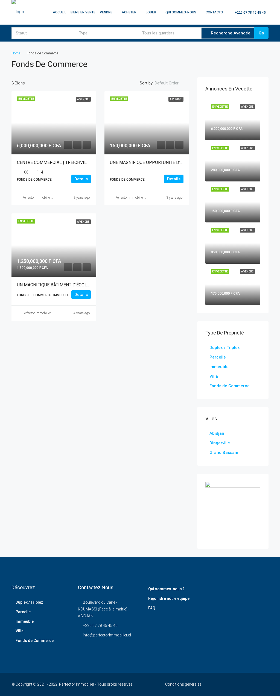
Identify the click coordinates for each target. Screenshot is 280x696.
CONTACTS (214, 12)
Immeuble (219, 366)
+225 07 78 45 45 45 (250, 12)
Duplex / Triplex (224, 347)
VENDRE (106, 12)
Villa (213, 376)
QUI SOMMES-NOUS (180, 12)
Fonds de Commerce (229, 385)
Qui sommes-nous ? (166, 589)
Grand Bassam (223, 452)
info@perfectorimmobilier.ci (107, 635)
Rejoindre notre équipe (168, 598)
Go (261, 33)
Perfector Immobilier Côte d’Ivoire (45, 197)
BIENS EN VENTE (83, 12)
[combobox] (43, 33)
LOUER (151, 12)
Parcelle (217, 357)
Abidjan (216, 433)
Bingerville (219, 442)
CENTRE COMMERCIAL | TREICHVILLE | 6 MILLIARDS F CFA (75, 162)
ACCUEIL (59, 12)
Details (81, 179)
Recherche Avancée (230, 33)
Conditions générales (183, 684)
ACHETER (129, 12)
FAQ (151, 608)
